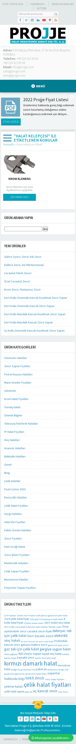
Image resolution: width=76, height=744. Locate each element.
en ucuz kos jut (28, 641)
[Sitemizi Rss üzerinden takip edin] (55, 20)
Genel (8, 464)
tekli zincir (34, 678)
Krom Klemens (19, 179)
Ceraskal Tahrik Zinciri (17, 273)
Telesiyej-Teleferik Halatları (21, 423)
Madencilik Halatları (16, 563)
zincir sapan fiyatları (54, 679)
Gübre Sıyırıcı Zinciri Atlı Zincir (22, 257)
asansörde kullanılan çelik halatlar (31, 627)
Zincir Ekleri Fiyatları (16, 555)
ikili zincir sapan (29, 653)
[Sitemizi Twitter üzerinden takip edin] (26, 20)
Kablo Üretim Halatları (17, 530)
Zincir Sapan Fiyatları (17, 366)
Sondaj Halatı (12, 407)
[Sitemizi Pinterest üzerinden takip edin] (49, 20)
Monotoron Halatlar (16, 579)
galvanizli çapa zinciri (58, 645)
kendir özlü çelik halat (45, 658)
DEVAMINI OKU (19, 197)
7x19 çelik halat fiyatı (16, 619)
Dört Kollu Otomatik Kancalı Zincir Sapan (29, 306)
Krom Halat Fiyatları (16, 399)
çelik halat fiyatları (47, 684)
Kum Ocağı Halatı (14, 547)
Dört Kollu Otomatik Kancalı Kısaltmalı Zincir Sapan (35, 298)
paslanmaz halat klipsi (36, 673)
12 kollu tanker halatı (34, 623)
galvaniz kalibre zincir (34, 645)
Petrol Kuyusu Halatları (18, 374)
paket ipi (41, 669)
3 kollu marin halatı (26, 615)
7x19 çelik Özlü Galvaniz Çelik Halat (46, 619)
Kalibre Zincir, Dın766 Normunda (24, 265)
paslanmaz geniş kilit (14, 673)
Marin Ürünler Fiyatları (17, 382)
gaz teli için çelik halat (21, 649)
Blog (7, 473)
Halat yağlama (11, 654)
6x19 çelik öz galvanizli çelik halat (52, 615)
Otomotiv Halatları (15, 358)
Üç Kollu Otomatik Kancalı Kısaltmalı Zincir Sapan (34, 330)
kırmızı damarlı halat (30, 663)
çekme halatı (13, 686)
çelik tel (28, 692)
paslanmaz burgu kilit (58, 669)
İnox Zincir (63, 692)
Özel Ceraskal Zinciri (17, 281)
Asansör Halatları (14, 448)
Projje (23, 726)
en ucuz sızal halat (45, 641)
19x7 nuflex (9, 627)
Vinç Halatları (12, 440)
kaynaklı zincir (25, 657)
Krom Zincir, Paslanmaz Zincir (22, 289)
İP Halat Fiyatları (14, 432)
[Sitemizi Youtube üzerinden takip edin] (43, 20)
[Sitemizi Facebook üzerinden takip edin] (20, 20)
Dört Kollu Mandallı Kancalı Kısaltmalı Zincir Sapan (34, 314)
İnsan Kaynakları (62, 4)
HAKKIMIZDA (10, 739)
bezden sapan (55, 627)
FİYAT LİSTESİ (11, 122)
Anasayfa (8, 144)
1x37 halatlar (10, 615)
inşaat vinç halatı (52, 654)
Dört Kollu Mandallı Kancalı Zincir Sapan (28, 322)
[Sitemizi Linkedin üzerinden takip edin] (38, 20)
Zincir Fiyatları (13, 538)
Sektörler (10, 391)
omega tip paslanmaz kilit (23, 669)
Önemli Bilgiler (13, 415)
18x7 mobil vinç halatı (57, 622)
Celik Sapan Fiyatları (16, 571)
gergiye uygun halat (55, 649)
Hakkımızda (37, 4)
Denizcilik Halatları (15, 497)
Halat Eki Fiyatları (14, 522)
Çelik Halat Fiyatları (16, 506)
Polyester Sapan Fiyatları (20, 588)
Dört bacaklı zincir (40, 636)
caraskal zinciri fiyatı (39, 631)
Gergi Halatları (13, 514)
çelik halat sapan (14, 691)
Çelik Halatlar (12, 481)
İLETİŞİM (41, 8)
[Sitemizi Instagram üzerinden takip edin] (32, 20)
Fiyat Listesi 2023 (13, 4)
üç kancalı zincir (45, 690)
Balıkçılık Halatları (15, 456)
